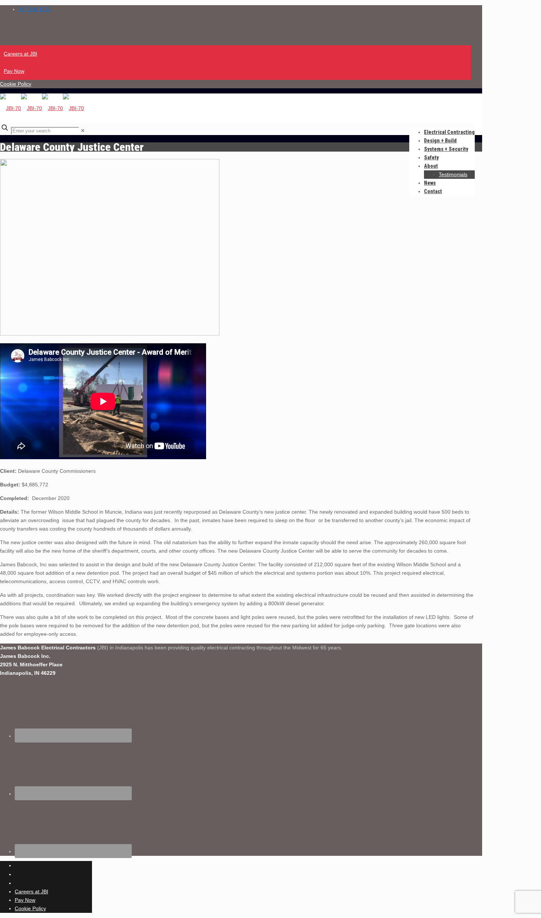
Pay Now (14, 71)
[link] (83, 131)
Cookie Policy (15, 84)
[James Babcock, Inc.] (42, 108)
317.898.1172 (34, 9)
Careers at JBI (20, 54)
